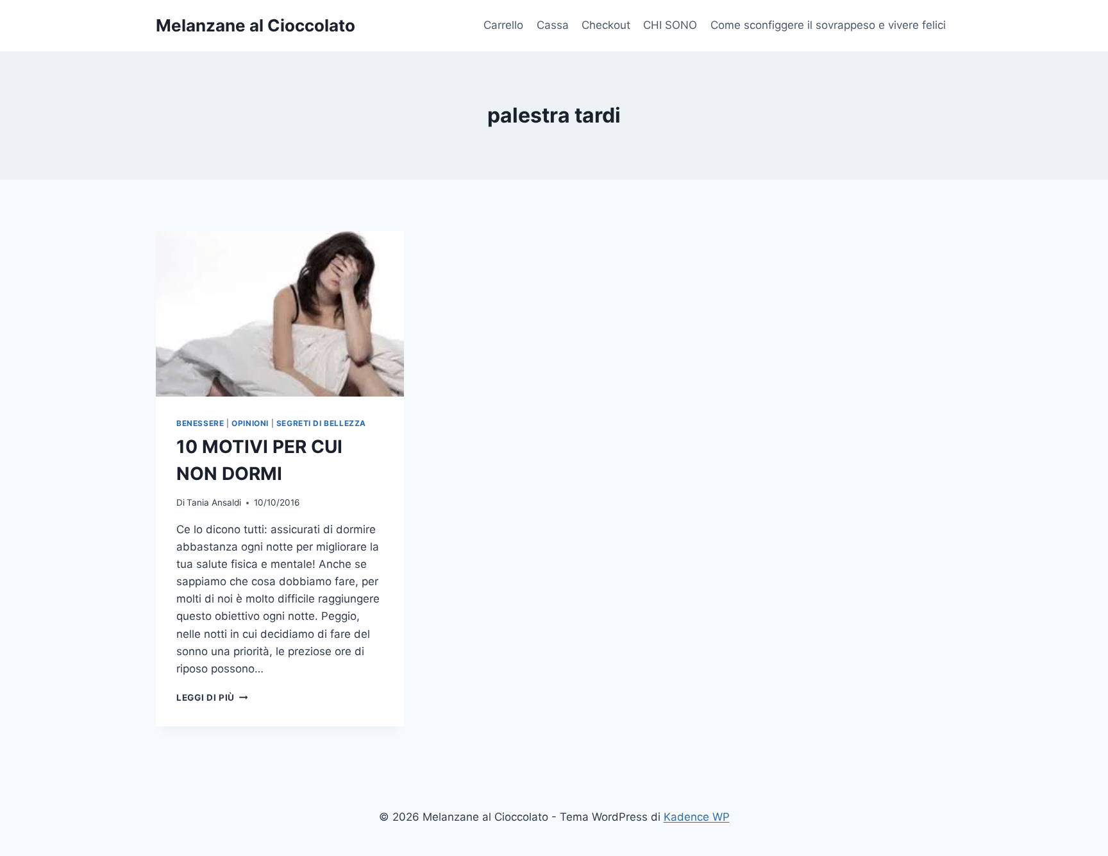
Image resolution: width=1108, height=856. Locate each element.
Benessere (200, 423)
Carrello (503, 25)
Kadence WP (697, 816)
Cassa (553, 25)
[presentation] (280, 314)
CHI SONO (670, 25)
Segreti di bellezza (321, 423)
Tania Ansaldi (214, 502)
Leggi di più (212, 697)
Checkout (606, 25)
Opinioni (250, 423)
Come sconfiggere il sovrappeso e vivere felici (828, 25)
